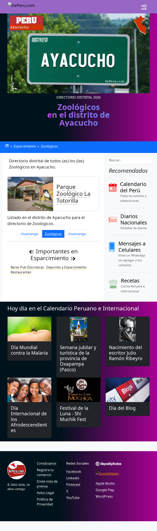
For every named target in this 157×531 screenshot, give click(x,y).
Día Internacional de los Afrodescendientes (29, 419)
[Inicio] (7, 146)
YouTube (73, 497)
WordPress (104, 496)
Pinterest (73, 484)
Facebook (73, 471)
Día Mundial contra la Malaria (29, 350)
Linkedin (72, 478)
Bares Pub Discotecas (27, 267)
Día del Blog (122, 408)
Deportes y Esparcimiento (66, 267)
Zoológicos (49, 146)
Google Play (105, 490)
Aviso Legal (45, 492)
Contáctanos (46, 463)
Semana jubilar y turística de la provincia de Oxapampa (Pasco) (78, 358)
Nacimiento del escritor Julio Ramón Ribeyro (125, 353)
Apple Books (105, 483)
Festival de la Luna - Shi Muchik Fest (74, 413)
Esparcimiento (25, 146)
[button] (144, 7)
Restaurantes (21, 272)
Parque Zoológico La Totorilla (73, 193)
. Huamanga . (29, 234)
